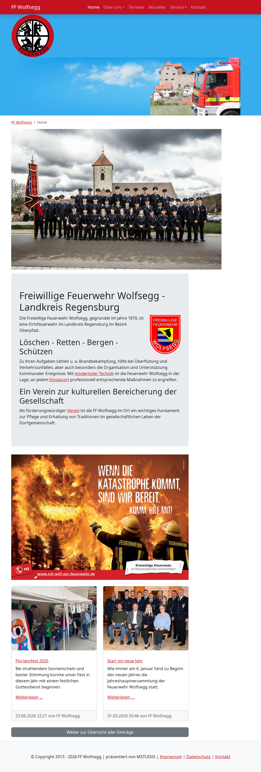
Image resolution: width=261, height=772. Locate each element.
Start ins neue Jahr (125, 661)
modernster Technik (94, 373)
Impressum (171, 756)
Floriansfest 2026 (32, 661)
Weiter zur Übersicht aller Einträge (100, 732)
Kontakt (222, 756)
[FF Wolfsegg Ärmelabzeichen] (165, 334)
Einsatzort (59, 379)
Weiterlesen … (29, 697)
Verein (73, 410)
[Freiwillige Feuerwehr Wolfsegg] (32, 35)
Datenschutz (198, 756)
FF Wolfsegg (25, 7)
